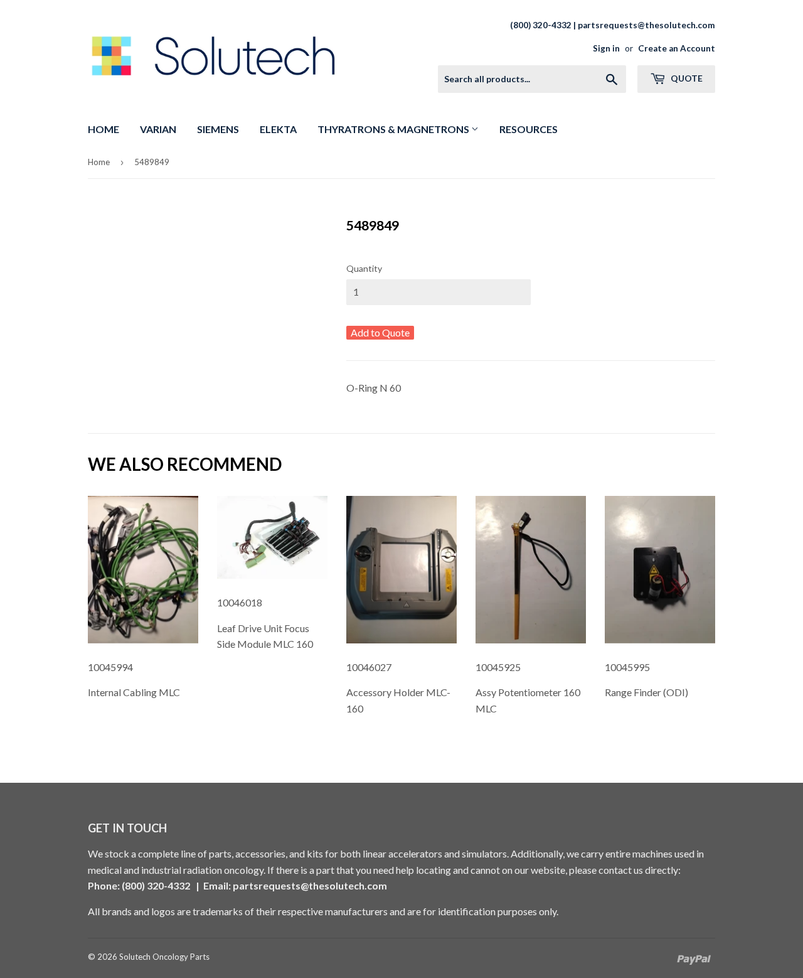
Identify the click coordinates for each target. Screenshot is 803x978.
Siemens (218, 129)
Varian (158, 129)
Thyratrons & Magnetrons (394, 129)
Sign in (606, 48)
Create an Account (676, 48)
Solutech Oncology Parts (164, 957)
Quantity (364, 268)
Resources (528, 129)
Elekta (278, 129)
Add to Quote (380, 332)
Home (103, 129)
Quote (686, 78)
